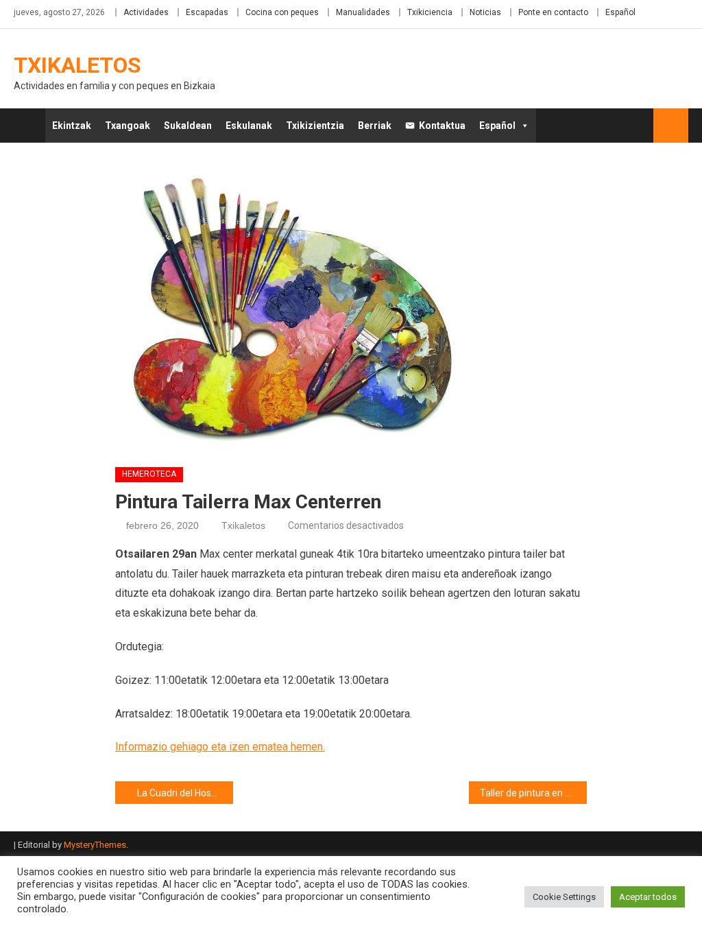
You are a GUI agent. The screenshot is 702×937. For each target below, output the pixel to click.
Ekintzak (71, 125)
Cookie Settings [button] (564, 897)
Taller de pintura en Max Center (533, 792)
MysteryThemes (95, 845)
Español (620, 12)
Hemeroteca (149, 474)
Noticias (485, 12)
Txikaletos (77, 65)
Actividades (146, 12)
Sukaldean (188, 125)
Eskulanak (249, 125)
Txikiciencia (429, 12)
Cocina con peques (282, 12)
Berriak (374, 125)
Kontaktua (442, 125)
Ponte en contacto (553, 12)
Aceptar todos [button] (648, 897)
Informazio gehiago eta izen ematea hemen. (220, 746)
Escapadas (207, 12)
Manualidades (363, 12)
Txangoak (127, 125)
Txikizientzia (315, 125)
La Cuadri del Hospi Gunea (185, 792)
